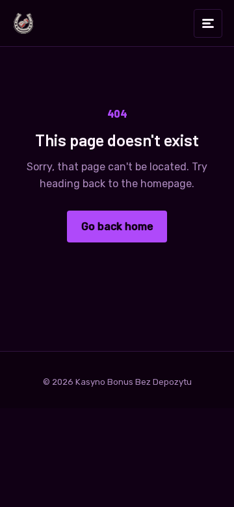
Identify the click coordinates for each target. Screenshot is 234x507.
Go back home (117, 226)
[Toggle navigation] (208, 23)
